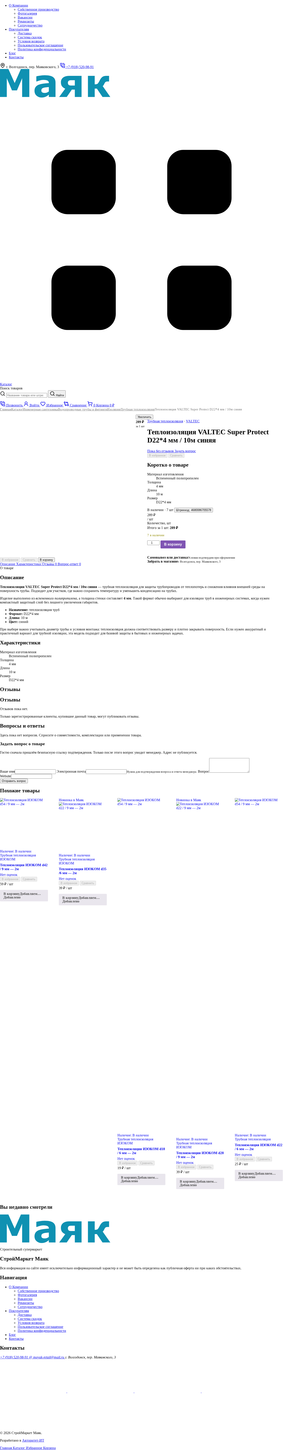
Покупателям (19, 29)
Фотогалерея (27, 13)
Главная (5, 409)
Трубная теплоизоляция (138, 409)
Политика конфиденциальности (42, 49)
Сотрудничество (30, 25)
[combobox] (26, 395)
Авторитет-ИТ (33, 1440)
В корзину (173, 544)
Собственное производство (38, 9)
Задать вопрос (185, 451)
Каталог (17, 409)
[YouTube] (33, 1391)
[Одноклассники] (100, 1391)
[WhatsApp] (168, 1391)
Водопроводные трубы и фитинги (82, 409)
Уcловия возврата (31, 41)
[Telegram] (33, 1425)
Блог (12, 53)
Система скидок (30, 37)
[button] (24, 895)
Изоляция (114, 409)
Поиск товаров (11, 388)
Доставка (25, 33)
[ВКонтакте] (235, 1391)
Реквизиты (26, 21)
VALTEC (193, 421)
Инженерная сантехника (40, 409)
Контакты (16, 57)
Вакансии (25, 17)
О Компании (18, 5)
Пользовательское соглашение (40, 45)
